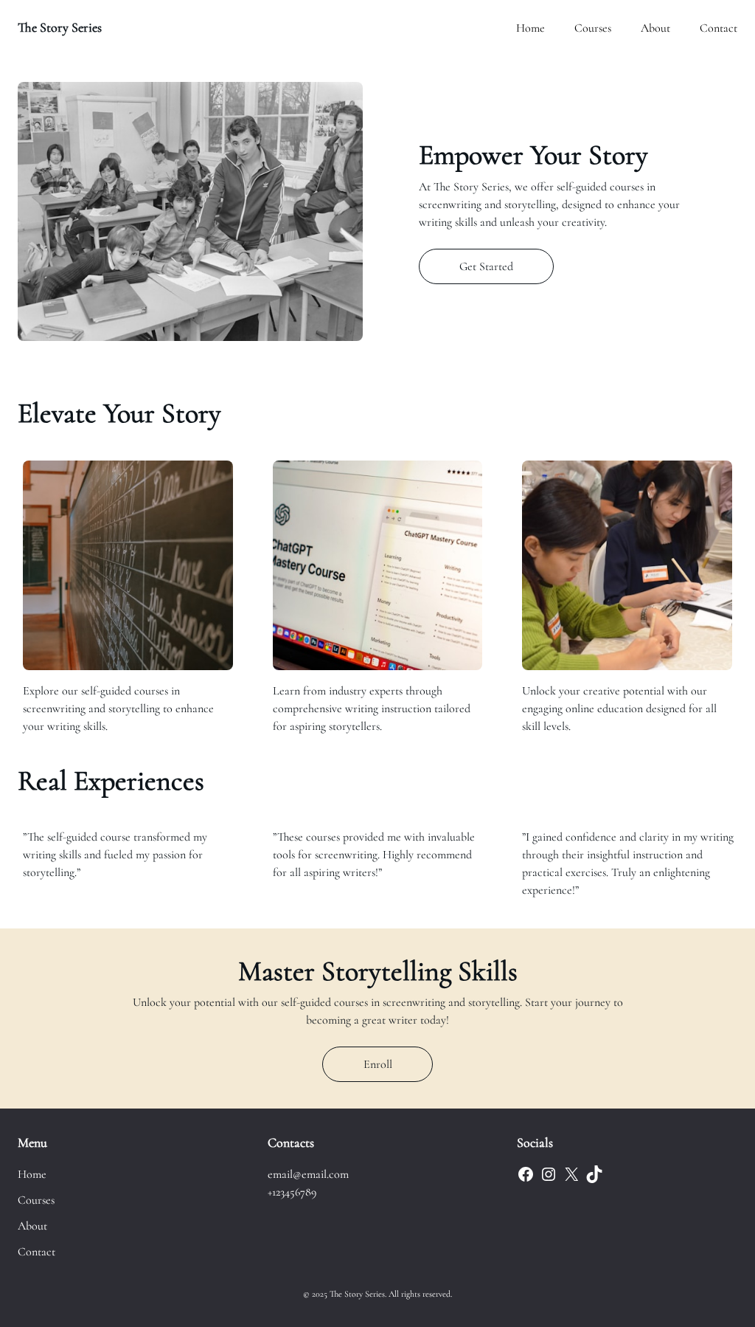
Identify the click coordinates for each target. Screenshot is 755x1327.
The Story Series (60, 27)
